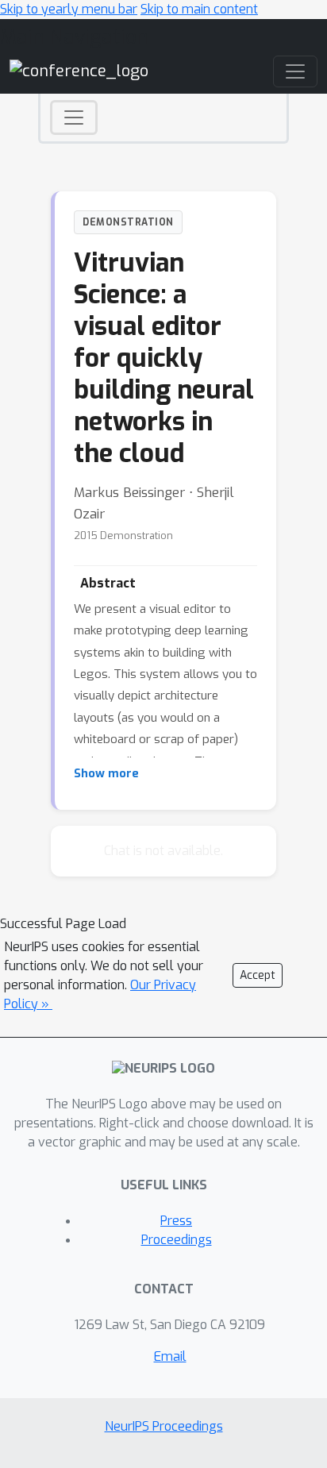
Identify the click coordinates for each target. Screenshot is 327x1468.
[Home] (79, 71)
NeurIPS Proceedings (164, 1426)
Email (170, 1356)
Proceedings (176, 1239)
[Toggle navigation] (74, 117)
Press (176, 1220)
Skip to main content (199, 9)
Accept (257, 975)
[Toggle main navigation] (295, 71)
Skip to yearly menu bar (68, 9)
